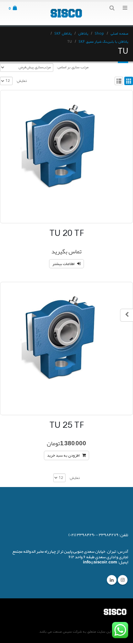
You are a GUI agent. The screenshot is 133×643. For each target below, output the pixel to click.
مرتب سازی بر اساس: (72, 67)
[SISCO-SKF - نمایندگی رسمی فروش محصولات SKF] (66, 13)
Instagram (123, 580)
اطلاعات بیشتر (63, 264)
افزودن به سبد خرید (63, 455)
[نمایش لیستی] (119, 81)
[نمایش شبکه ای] (128, 81)
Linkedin (112, 580)
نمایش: (21, 81)
